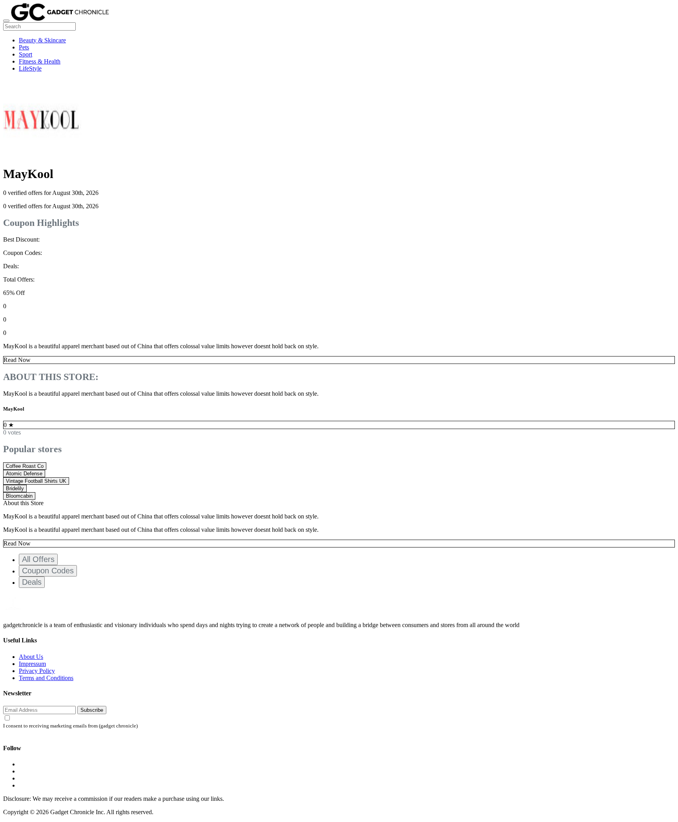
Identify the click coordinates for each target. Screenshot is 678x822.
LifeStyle (30, 68)
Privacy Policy (37, 670)
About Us (31, 656)
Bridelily (15, 488)
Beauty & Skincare (42, 40)
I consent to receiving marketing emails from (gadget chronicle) (70, 726)
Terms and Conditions (46, 678)
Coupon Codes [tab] (48, 570)
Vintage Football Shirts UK (36, 481)
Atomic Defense (24, 473)
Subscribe (91, 710)
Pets (24, 47)
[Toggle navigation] (6, 21)
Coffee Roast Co (25, 466)
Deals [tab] (32, 582)
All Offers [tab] (38, 559)
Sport (25, 54)
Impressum (32, 663)
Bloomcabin (19, 496)
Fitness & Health (39, 61)
